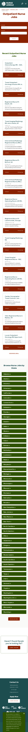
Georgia (6, 417)
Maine (5, 460)
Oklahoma (6, 541)
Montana (6, 493)
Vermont (6, 583)
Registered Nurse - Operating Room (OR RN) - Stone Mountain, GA (13, 201)
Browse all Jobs (14, 619)
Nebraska (6, 498)
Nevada (6, 502)
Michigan (6, 474)
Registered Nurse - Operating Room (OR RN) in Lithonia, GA (13, 279)
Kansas (5, 445)
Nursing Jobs (14, 9)
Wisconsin (7, 607)
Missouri (6, 488)
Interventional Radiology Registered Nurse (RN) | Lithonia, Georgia (13, 181)
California (6, 393)
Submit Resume (14, 647)
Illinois (5, 431)
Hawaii (5, 422)
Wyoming (6, 612)
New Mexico (7, 517)
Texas (5, 574)
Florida (5, 412)
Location (3, 30)
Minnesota (7, 479)
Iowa (5, 441)
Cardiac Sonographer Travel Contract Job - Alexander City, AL (12, 298)
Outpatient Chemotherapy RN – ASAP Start (14, 65)
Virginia (6, 588)
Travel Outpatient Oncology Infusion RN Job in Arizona (14, 84)
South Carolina (8, 560)
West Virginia (8, 602)
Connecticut (7, 403)
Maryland (6, 464)
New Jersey (7, 512)
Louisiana (6, 455)
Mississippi (7, 483)
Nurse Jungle (5, 9)
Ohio (5, 536)
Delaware (6, 407)
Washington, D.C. (9, 598)
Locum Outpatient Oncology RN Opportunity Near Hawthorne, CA (14, 337)
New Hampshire (8, 507)
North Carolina (8, 526)
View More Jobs (13, 353)
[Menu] (26, 4)
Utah (5, 579)
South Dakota (8, 564)
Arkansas (6, 388)
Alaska (5, 379)
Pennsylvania (7, 550)
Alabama (6, 374)
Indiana (5, 436)
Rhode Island (7, 555)
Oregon (6, 545)
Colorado (6, 398)
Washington (7, 593)
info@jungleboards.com (14, 692)
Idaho (5, 426)
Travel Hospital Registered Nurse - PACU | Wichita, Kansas (14, 259)
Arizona (6, 383)
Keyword (3, 25)
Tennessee (7, 569)
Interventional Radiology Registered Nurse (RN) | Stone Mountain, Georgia (13, 143)
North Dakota (8, 531)
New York (6, 521)
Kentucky (6, 450)
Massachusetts (8, 469)
